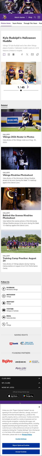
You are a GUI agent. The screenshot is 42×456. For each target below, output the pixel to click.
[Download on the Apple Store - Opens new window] (13, 396)
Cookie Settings (21, 439)
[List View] (13, 54)
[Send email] (32, 55)
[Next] (27, 87)
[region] (21, 430)
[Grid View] (8, 54)
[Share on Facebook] (22, 55)
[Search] (35, 17)
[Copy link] (37, 54)
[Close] (39, 406)
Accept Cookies (21, 452)
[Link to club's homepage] (4, 16)
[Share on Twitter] (27, 55)
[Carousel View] (4, 54)
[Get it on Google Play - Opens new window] (28, 397)
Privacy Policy (27, 434)
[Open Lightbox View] (21, 78)
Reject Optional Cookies (21, 445)
